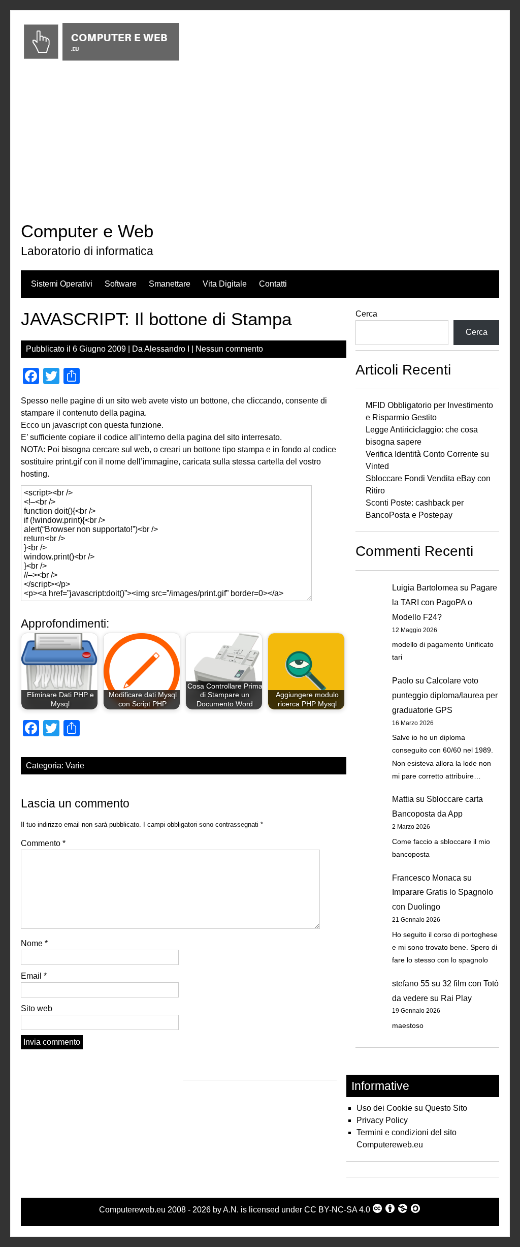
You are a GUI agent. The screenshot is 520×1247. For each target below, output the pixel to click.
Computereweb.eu (132, 1209)
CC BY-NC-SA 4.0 (337, 1209)
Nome (34, 943)
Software (121, 283)
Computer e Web (87, 231)
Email (34, 976)
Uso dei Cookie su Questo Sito (411, 1108)
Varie (75, 765)
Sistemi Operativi (61, 283)
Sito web (36, 1008)
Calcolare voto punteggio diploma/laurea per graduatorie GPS (445, 695)
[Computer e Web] (101, 61)
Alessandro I (166, 349)
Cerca (366, 313)
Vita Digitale (225, 283)
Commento (43, 843)
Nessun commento (229, 349)
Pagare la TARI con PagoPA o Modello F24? (444, 602)
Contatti (273, 283)
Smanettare (169, 283)
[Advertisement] (260, 144)
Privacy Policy (382, 1120)
